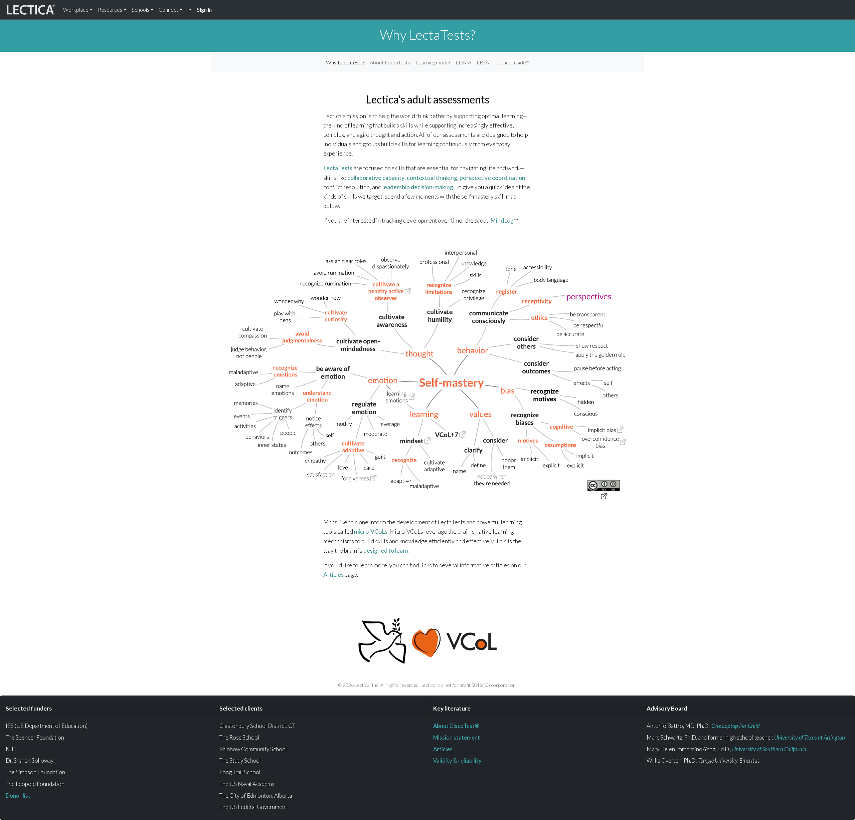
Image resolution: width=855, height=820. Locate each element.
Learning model (432, 62)
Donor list (18, 795)
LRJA (483, 62)
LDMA (463, 62)
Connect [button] (168, 9)
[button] (189, 10)
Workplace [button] (76, 9)
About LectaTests (390, 62)
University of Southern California (769, 749)
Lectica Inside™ (511, 62)
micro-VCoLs (370, 531)
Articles (333, 574)
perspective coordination (492, 177)
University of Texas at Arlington (809, 737)
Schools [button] (140, 9)
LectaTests (337, 168)
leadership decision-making (417, 187)
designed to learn (385, 550)
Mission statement (456, 737)
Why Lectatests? (345, 62)
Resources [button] (110, 9)
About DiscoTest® (456, 725)
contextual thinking (432, 177)
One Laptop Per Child (735, 725)
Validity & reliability (457, 760)
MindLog (502, 220)
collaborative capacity (375, 177)
